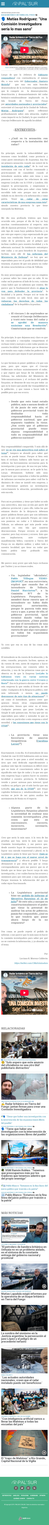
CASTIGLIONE (43, 69)
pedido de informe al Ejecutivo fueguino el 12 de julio (29, 898)
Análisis (16, 1495)
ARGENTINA (30, 67)
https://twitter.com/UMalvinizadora (31, 963)
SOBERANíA (22, 67)
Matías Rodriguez (12, 111)
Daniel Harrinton (23, 590)
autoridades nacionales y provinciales (25, 104)
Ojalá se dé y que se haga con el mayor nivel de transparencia (24, 857)
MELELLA (38, 67)
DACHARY (44, 67)
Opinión (42, 1495)
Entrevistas (6, 1495)
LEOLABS (30, 69)
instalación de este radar (15, 166)
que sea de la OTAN (22, 789)
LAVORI (36, 69)
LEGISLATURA (13, 67)
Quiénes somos (19, 1498)
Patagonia (25, 1495)
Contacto (30, 1498)
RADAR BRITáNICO (21, 69)
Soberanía (34, 1495)
